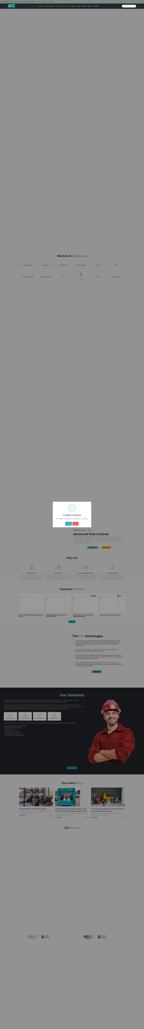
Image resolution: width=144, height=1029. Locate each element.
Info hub (90, 6)
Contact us (96, 6)
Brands (84, 6)
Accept (68, 523)
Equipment (41, 6)
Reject (75, 523)
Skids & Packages (50, 6)
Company (73, 6)
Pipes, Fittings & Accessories (62, 6)
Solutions (79, 6)
